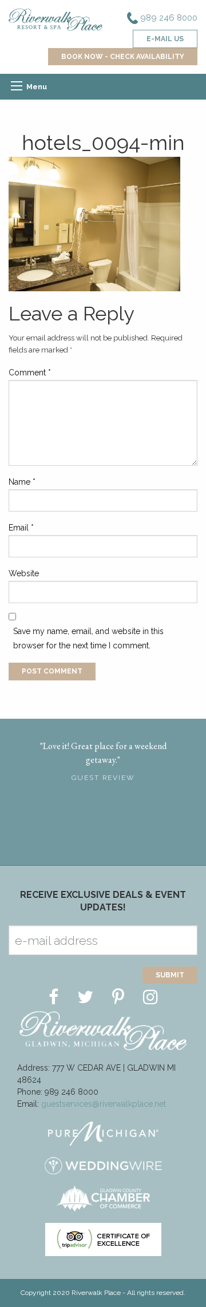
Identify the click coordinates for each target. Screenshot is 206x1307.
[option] (103, 758)
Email (21, 527)
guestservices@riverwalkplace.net (103, 1103)
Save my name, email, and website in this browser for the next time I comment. (88, 638)
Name (22, 481)
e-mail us (165, 39)
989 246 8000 (167, 18)
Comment (30, 372)
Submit (170, 975)
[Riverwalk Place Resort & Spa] (56, 19)
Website (24, 573)
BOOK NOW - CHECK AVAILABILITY (122, 57)
